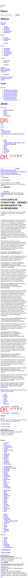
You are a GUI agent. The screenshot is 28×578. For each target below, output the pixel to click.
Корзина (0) (21, 133)
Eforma (5, 472)
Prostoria (6, 516)
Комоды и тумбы (5, 68)
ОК (1, 576)
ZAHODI (6, 530)
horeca (2, 129)
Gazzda (5, 477)
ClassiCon (6, 462)
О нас (5, 139)
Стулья (2, 58)
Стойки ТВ (4, 71)
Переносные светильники (11, 90)
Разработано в (4, 566)
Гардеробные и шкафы (7, 77)
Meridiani (6, 498)
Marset (5, 493)
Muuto (5, 502)
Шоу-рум (5, 177)
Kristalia (6, 484)
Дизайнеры (14, 173)
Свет (5, 146)
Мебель (6, 145)
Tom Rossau (7, 522)
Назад (2, 195)
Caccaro (6, 459)
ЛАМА (15, 142)
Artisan (5, 451)
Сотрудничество (8, 174)
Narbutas (6, 504)
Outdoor (3, 79)
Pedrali (5, 509)
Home (2, 124)
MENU (5, 497)
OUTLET (17, 171)
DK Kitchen (7, 470)
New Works (7, 505)
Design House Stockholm (10, 468)
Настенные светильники (10, 97)
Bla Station (6, 455)
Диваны (3, 24)
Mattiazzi (6, 494)
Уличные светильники (10, 98)
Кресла (2, 35)
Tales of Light (7, 519)
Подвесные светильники (10, 92)
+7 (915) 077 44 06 (5, 132)
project (2, 126)
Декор (5, 148)
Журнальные (7, 51)
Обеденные (7, 49)
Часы (5, 111)
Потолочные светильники (11, 91)
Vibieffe (6, 526)
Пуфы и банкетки (5, 70)
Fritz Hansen (7, 476)
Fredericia (6, 475)
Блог (2, 133)
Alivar (5, 444)
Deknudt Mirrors (8, 466)
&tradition (6, 443)
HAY (5, 480)
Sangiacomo (7, 518)
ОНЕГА (10, 142)
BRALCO (6, 458)
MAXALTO (7, 495)
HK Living (6, 482)
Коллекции (8, 173)
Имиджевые (7, 32)
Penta (5, 511)
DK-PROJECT (6, 406)
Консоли (6, 55)
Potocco (6, 515)
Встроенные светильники (10, 99)
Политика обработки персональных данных (12, 564)
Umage (5, 523)
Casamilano (6, 461)
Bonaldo (6, 457)
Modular (6, 501)
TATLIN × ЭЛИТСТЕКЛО (11, 521)
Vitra (5, 528)
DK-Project (6, 191)
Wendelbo (6, 529)
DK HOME (7, 469)
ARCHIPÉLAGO (8, 447)
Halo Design (7, 479)
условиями (4, 572)
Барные (6, 62)
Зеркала (6, 113)
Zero (5, 532)
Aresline (6, 448)
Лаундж (6, 43)
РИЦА (6, 142)
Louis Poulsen (7, 490)
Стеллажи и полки (5, 78)
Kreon (5, 483)
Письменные (7, 54)
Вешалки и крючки (9, 110)
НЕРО (23, 142)
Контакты (6, 133)
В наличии (6, 151)
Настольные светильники (10, 94)
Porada (5, 514)
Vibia (5, 525)
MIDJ (5, 500)
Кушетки (6, 26)
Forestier (6, 473)
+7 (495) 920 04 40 (5, 131)
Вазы (5, 114)
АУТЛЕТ (6, 149)
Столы (2, 45)
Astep (5, 452)
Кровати (3, 67)
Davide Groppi (7, 464)
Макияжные (7, 48)
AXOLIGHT (7, 454)
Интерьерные (7, 39)
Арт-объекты (7, 115)
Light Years (6, 486)
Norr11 (5, 507)
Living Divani (7, 487)
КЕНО (19, 142)
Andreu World (7, 445)
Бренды (6, 152)
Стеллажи (6, 74)
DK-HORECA (15, 406)
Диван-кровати (8, 31)
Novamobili (7, 508)
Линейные (6, 29)
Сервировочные (8, 52)
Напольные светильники (10, 95)
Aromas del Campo (8, 450)
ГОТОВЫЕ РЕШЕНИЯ (10, 144)
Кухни (5, 141)
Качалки (6, 37)
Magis (5, 491)
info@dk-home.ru (5, 429)
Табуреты (6, 64)
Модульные (7, 28)
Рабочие (6, 40)
